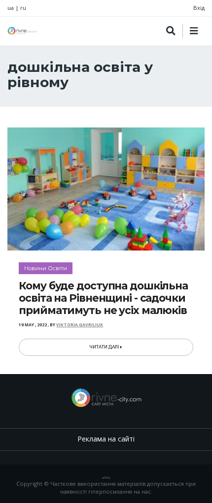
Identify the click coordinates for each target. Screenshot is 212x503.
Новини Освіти (45, 268)
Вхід (199, 7)
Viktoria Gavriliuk (79, 325)
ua (10, 7)
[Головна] (22, 31)
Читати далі (105, 347)
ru (23, 7)
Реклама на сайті (106, 438)
